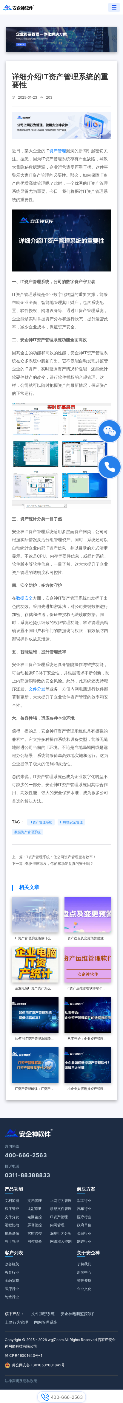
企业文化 (84, 1288)
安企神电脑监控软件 (78, 1313)
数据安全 (24, 597)
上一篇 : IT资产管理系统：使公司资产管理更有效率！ (54, 857)
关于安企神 (88, 1252)
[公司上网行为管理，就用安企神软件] (61, 125)
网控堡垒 (34, 1241)
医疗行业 (84, 1217)
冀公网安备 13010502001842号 (38, 1365)
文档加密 (12, 1200)
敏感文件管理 (61, 1208)
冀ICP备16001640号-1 (23, 1355)
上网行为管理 (61, 1200)
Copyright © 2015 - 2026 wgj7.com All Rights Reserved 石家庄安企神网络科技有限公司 (60, 1342)
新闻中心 (84, 1272)
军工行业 (84, 1200)
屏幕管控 (34, 1225)
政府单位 (84, 1225)
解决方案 (86, 1189)
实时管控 (34, 1233)
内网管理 (57, 1225)
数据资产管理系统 (27, 832)
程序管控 (12, 1208)
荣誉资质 (84, 1280)
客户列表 (14, 1252)
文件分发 (37, 688)
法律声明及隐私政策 (21, 1381)
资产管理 (57, 150)
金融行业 (84, 1233)
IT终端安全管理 (71, 822)
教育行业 (12, 1272)
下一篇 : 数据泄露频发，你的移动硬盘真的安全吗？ (52, 864)
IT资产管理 (59, 1217)
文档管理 (34, 1200)
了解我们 (84, 1264)
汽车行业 (84, 1208)
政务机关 (12, 1264)
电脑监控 (34, 1217)
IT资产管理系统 (41, 822)
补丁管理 (12, 1241)
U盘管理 (34, 1208)
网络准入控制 (61, 1241)
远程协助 (12, 1225)
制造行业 (84, 1241)
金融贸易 (12, 1280)
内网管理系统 (45, 1322)
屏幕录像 (12, 1233)
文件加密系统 (43, 1313)
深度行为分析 (61, 1233)
